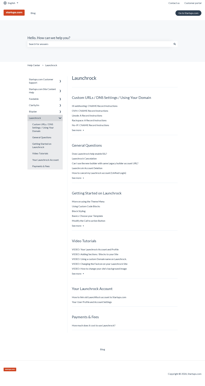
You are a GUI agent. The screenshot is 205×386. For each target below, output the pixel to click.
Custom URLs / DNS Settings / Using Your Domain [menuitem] (43, 127)
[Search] (175, 44)
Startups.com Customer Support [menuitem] (41, 81)
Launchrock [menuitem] (35, 117)
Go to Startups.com (188, 13)
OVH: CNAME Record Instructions (90, 110)
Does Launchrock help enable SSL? (89, 153)
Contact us (174, 3)
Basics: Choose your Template (87, 215)
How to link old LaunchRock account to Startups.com (99, 297)
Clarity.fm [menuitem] (34, 105)
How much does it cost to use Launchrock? (93, 325)
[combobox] (99, 44)
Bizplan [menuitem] (33, 111)
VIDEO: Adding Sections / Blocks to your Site (95, 254)
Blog (33, 13)
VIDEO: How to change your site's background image (99, 268)
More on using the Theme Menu (88, 201)
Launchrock (51, 65)
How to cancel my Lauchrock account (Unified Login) (99, 172)
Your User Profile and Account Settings (92, 302)
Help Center (33, 65)
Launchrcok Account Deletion (87, 168)
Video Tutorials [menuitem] (40, 153)
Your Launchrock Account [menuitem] (45, 159)
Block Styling (79, 211)
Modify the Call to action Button (88, 220)
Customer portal (192, 3)
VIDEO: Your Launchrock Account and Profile (95, 249)
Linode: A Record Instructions (87, 115)
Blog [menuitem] (102, 349)
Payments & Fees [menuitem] (41, 166)
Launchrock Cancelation (84, 158)
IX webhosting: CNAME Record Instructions (95, 105)
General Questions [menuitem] (41, 137)
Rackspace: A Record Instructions (89, 120)
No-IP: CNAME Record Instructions (90, 125)
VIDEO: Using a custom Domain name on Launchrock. (99, 259)
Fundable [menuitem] (34, 98)
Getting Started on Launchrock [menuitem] (41, 145)
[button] (60, 79)
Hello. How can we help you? (48, 38)
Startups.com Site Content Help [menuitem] (42, 91)
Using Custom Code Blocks (86, 206)
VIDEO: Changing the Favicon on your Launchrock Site (99, 263)
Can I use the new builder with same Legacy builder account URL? (105, 163)
